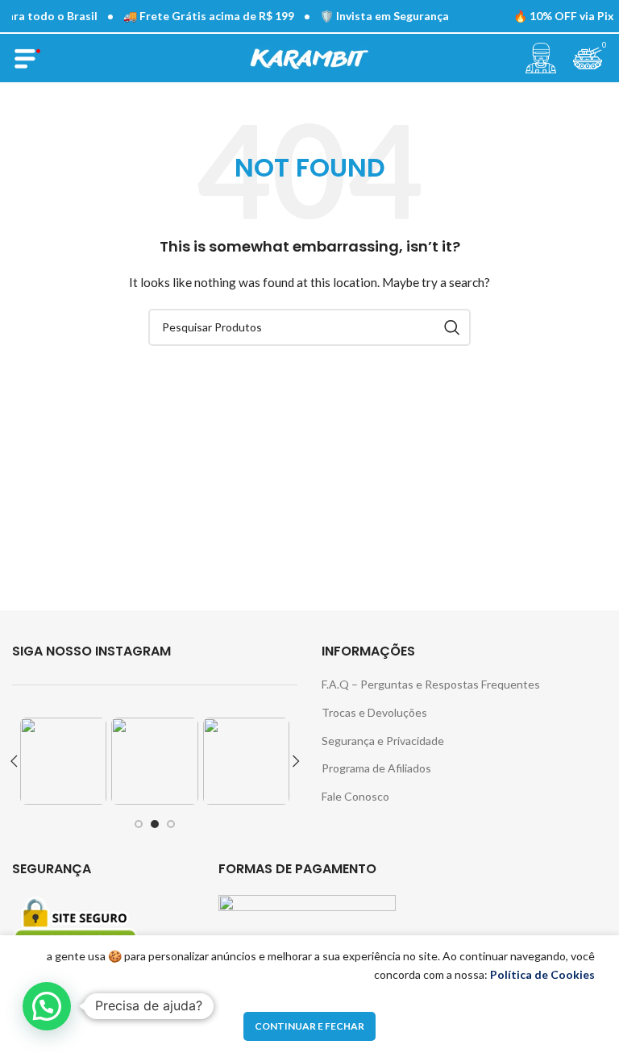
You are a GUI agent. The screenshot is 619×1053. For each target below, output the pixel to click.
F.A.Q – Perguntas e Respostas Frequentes (431, 684)
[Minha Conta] (540, 58)
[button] (47, 1006)
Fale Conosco (355, 796)
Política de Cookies (542, 974)
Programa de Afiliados (376, 768)
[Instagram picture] (63, 761)
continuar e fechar (309, 1026)
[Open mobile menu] (27, 58)
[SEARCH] (452, 327)
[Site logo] (309, 57)
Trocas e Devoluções (374, 712)
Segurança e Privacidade (383, 740)
